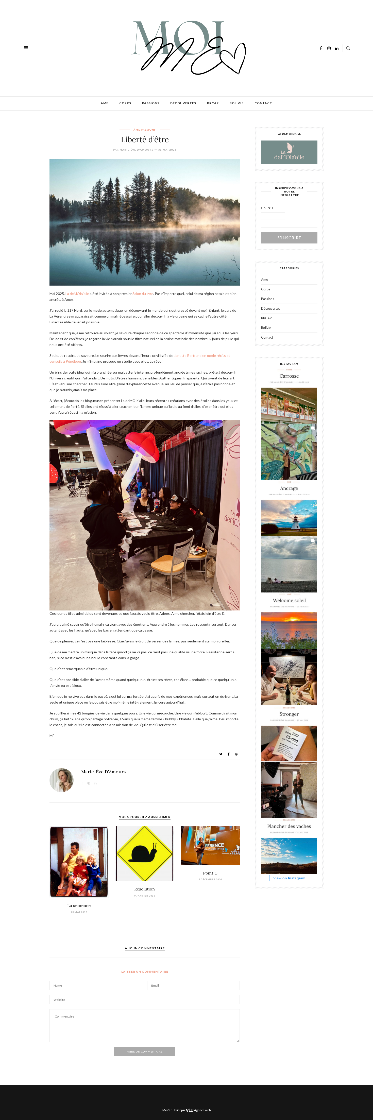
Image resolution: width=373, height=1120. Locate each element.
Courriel (268, 208)
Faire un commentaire (145, 1051)
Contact (263, 103)
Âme (104, 103)
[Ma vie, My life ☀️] (289, 564)
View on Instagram (289, 878)
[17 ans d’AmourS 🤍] (289, 677)
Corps (125, 103)
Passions (150, 103)
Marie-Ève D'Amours (136, 149)
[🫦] (289, 452)
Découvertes (183, 103)
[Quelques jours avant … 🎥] (289, 790)
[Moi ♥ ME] (187, 47)
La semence (79, 905)
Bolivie (237, 103)
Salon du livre (142, 293)
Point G (210, 873)
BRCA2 (213, 103)
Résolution (144, 888)
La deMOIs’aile (77, 293)
